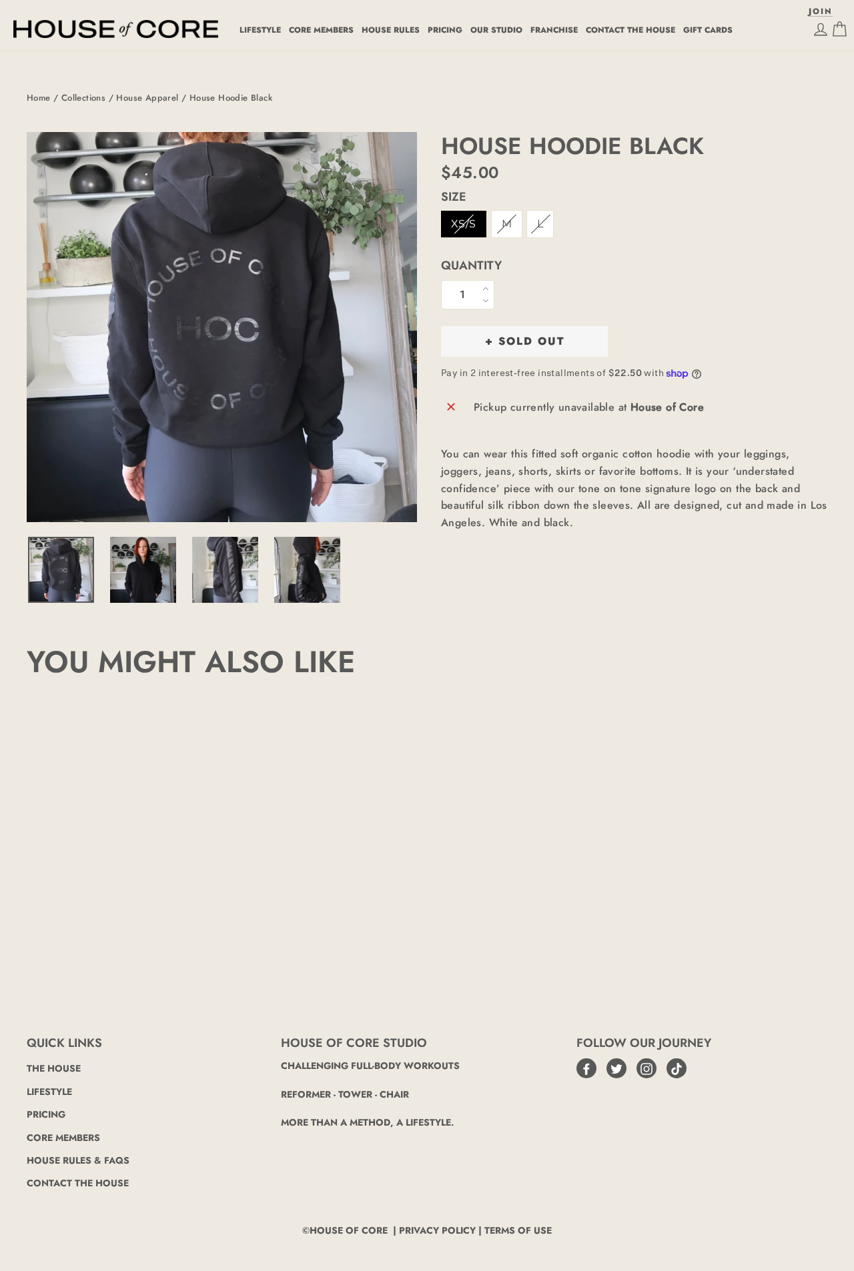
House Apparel (147, 97)
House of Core (349, 1230)
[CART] (839, 29)
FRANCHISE (554, 30)
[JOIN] (820, 29)
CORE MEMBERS (321, 30)
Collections (83, 97)
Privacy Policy (437, 1230)
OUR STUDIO (496, 30)
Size (453, 197)
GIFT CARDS (708, 30)
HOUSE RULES (391, 30)
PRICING (445, 30)
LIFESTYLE (260, 30)
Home (39, 97)
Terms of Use (518, 1230)
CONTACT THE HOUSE (630, 30)
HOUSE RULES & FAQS (78, 1160)
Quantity (471, 266)
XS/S (463, 223)
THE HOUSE (54, 1068)
